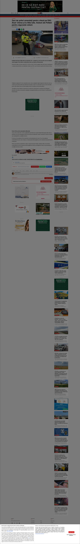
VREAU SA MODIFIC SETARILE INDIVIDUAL (71, 535)
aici (28, 537)
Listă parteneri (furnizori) (39, 533)
